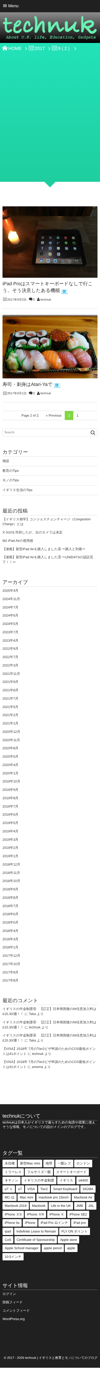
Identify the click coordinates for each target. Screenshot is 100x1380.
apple (71, 1248)
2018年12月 (11, 864)
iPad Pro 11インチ (54, 1223)
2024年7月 (10, 607)
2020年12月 (11, 732)
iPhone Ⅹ (56, 1214)
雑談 (5, 461)
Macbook (39, 1206)
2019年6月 (10, 814)
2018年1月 (10, 947)
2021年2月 (10, 715)
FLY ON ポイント (74, 1231)
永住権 (10, 1163)
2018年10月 (11, 881)
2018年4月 (10, 931)
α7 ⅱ (9, 1189)
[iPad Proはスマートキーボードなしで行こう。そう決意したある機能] (50, 242)
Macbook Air (83, 1197)
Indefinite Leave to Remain (36, 1231)
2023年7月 (10, 632)
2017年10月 (11, 964)
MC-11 (9, 1197)
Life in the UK (61, 1206)
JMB (79, 1206)
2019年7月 (10, 806)
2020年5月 (10, 756)
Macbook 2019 (16, 1206)
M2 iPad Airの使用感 (17, 541)
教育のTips (10, 471)
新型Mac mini (30, 1163)
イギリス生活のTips (17, 490)
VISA (31, 1189)
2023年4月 (10, 640)
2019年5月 (10, 823)
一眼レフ (64, 1163)
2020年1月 (10, 773)
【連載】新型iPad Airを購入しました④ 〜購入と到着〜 (43, 549)
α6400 (83, 1180)
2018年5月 (10, 922)
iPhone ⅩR (35, 1214)
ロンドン (83, 1163)
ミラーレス (13, 1172)
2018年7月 (10, 906)
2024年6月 (10, 615)
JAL (91, 1206)
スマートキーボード (71, 1172)
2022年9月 (10, 649)
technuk (45, 299)
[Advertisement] (50, 126)
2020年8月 (10, 748)
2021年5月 (10, 707)
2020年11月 (11, 740)
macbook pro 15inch (54, 1197)
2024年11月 (11, 599)
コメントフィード (16, 1311)
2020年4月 (10, 765)
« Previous (53, 415)
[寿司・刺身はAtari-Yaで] (50, 346)
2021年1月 (10, 723)
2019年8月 (10, 798)
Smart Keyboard (65, 1189)
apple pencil (53, 1248)
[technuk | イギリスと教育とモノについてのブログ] (50, 29)
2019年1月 (10, 856)
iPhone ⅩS (13, 1214)
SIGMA (87, 1189)
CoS (8, 1240)
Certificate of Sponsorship (36, 1240)
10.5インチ (13, 1257)
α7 (20, 1189)
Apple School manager (21, 1248)
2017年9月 (10, 972)
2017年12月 (11, 956)
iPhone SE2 (78, 1214)
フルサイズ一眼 (39, 1172)
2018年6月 (10, 914)
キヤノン (11, 1180)
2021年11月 (11, 674)
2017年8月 (10, 980)
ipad (8, 1231)
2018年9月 (10, 889)
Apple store (68, 1240)
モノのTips (10, 480)
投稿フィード (12, 1302)
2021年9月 (10, 682)
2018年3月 (10, 939)
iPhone (30, 1223)
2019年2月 (10, 848)
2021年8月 (10, 690)
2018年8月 (10, 898)
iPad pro (79, 1223)
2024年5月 (10, 624)
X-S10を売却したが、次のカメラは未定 (32, 532)
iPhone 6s (12, 1223)
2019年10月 (11, 781)
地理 (49, 1163)
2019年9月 (10, 790)
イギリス (66, 1180)
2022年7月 (10, 657)
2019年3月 (10, 840)
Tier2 (44, 1189)
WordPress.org (13, 1319)
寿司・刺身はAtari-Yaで (27, 384)
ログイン (9, 1294)
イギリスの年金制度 (39, 1180)
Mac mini (26, 1197)
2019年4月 (10, 831)
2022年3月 (10, 665)
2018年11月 (11, 873)
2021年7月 (10, 698)
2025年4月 (10, 591)
